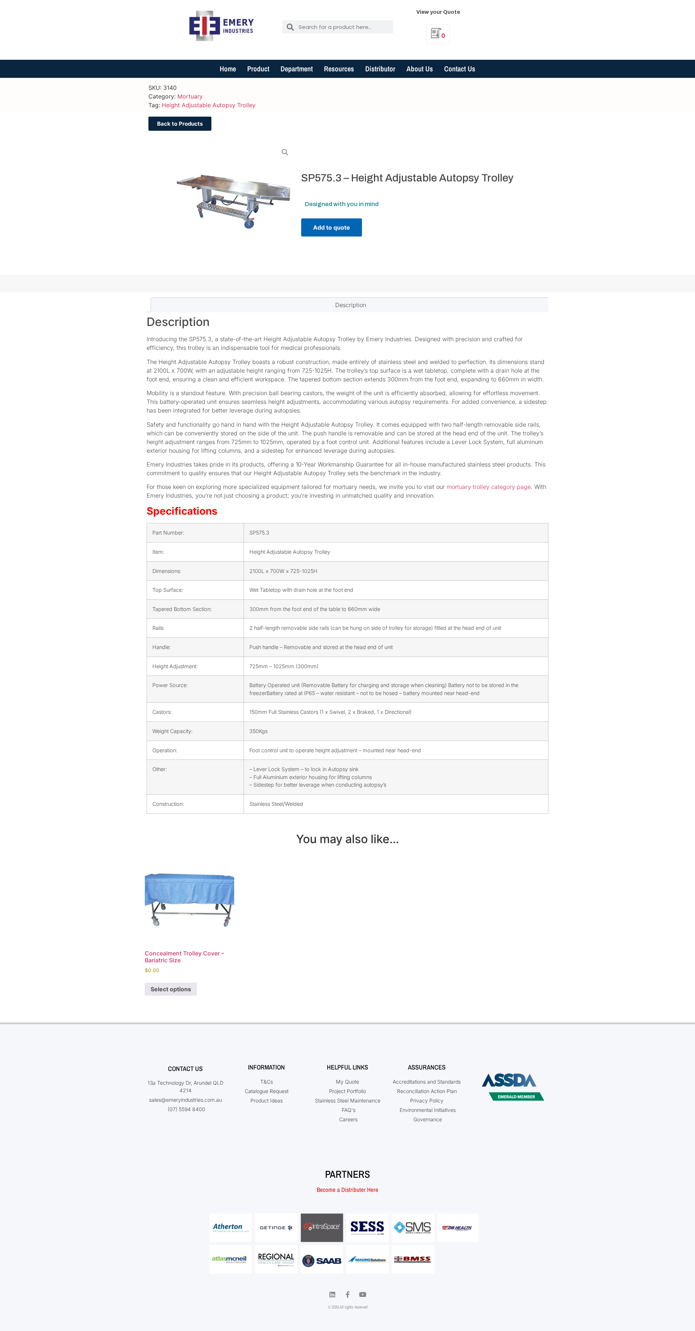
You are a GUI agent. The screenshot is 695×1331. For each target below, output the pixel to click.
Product (258, 69)
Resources (339, 69)
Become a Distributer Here (347, 1189)
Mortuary (190, 96)
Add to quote (331, 227)
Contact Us (459, 69)
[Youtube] (362, 1294)
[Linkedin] (332, 1294)
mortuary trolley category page (489, 486)
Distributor (380, 69)
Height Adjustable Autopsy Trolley (209, 105)
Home (228, 69)
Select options (171, 989)
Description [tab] (350, 305)
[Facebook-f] (347, 1294)
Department (297, 69)
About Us (420, 69)
